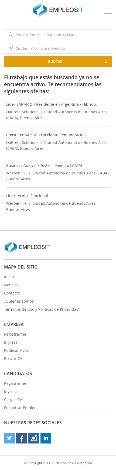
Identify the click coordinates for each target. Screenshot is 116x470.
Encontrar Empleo (20, 407)
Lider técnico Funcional (27, 195)
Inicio (9, 276)
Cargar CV (13, 399)
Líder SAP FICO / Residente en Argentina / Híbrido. (51, 104)
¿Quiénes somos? (19, 301)
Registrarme (15, 334)
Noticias (11, 284)
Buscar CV (13, 358)
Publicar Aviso (16, 350)
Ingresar (11, 342)
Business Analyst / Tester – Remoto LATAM (44, 165)
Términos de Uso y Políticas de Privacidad (41, 309)
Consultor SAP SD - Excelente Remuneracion (46, 134)
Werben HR (16, 173)
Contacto (12, 293)
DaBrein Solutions (22, 111)
